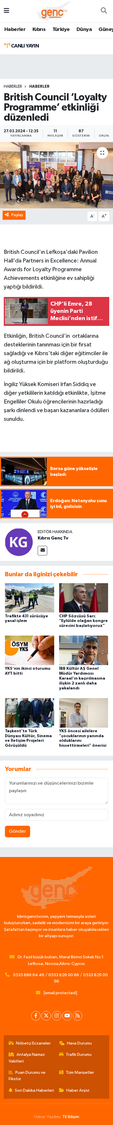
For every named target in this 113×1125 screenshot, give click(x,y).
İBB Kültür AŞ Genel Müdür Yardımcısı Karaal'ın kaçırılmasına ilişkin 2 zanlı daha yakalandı (82, 678)
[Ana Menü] (6, 11)
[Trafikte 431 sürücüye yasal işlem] (29, 597)
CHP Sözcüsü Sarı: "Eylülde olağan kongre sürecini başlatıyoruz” (83, 621)
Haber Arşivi (77, 1090)
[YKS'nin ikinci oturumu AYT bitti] (29, 650)
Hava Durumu (79, 1043)
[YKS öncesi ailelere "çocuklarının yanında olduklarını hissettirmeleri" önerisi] (83, 712)
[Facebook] (36, 1016)
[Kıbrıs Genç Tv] (19, 541)
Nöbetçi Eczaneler (33, 1043)
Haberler (14, 29)
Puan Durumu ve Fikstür (27, 1075)
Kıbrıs (38, 29)
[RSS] (77, 1016)
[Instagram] (56, 1016)
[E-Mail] (42, 550)
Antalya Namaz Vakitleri (27, 1057)
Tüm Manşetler (80, 1072)
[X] (46, 1016)
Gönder (17, 831)
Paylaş (17, 215)
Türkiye (61, 29)
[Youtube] (67, 1016)
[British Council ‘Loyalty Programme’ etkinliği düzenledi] (56, 175)
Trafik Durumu (79, 1054)
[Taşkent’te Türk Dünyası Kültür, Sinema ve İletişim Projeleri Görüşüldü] (29, 712)
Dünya (84, 29)
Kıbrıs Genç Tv (53, 538)
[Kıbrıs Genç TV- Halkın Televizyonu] (54, 11)
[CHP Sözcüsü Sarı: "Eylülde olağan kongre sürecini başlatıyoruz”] (83, 597)
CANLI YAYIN (24, 46)
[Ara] (103, 11)
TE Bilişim (70, 1117)
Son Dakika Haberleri (34, 1090)
